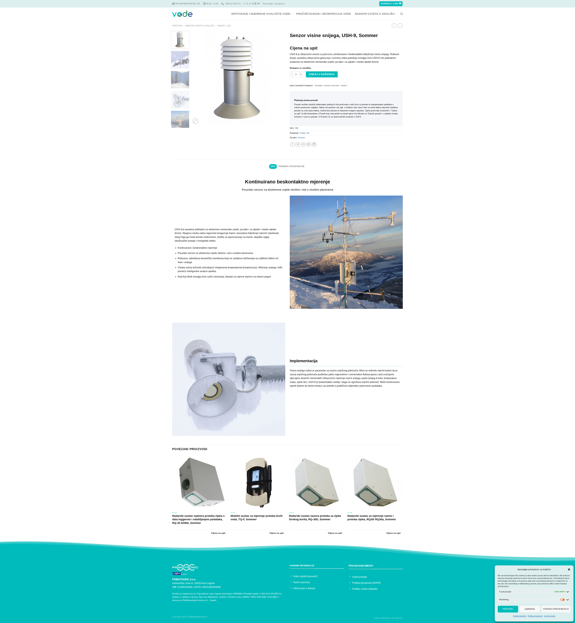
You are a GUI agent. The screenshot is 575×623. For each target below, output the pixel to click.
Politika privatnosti (535, 616)
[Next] (279, 77)
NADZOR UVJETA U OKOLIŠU (374, 13)
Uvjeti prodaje (549, 616)
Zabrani (530, 609)
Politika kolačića (519, 616)
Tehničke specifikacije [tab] (291, 166)
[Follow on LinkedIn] (255, 4)
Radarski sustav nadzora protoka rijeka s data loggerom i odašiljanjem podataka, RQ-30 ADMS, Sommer (198, 519)
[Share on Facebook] (292, 144)
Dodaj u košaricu (322, 74)
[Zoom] (195, 121)
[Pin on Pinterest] (308, 144)
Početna (177, 25)
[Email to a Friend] (303, 144)
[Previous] (197, 77)
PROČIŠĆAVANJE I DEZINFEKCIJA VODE (323, 13)
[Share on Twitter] (297, 144)
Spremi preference (556, 609)
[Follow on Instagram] (247, 4)
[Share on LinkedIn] (314, 144)
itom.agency (397, 618)
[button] (569, 569)
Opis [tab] (273, 166)
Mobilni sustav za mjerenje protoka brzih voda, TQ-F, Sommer (257, 517)
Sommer (301, 137)
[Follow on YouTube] (258, 4)
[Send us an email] (253, 4)
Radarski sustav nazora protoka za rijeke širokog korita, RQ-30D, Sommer (315, 517)
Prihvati (508, 609)
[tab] (301, 86)
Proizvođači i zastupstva (273, 4)
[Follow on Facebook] (244, 4)
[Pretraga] (401, 14)
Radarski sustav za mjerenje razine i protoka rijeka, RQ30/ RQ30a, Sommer (371, 517)
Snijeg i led (224, 25)
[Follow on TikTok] (250, 4)
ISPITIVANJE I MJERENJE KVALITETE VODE (260, 13)
